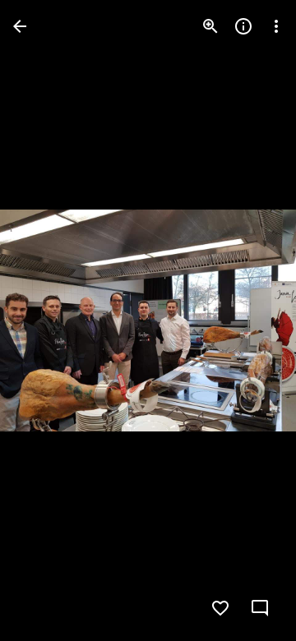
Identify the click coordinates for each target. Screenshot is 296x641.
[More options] (276, 26)
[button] (250, 320)
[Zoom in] (210, 26)
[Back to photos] (19, 26)
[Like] (220, 608)
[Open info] (243, 26)
